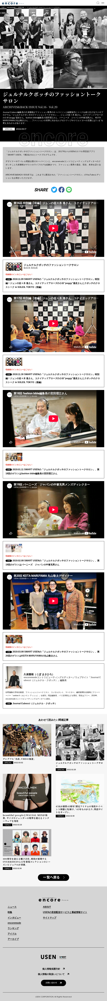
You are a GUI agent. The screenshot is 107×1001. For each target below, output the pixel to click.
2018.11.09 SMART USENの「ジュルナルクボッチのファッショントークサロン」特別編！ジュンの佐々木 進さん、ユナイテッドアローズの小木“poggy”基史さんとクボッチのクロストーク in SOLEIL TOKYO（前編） (53, 283)
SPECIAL (21, 7)
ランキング (13, 928)
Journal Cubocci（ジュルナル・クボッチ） (35, 703)
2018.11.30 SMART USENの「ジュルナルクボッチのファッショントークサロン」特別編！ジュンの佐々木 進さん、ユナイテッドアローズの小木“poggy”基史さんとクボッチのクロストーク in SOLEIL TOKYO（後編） (53, 378)
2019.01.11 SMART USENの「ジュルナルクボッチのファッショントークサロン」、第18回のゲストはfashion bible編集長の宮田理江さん (52, 471)
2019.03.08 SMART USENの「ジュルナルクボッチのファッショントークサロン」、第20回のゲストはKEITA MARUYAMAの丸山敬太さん (52, 653)
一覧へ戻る (51, 877)
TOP (3, 7)
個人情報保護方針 (51, 969)
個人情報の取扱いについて (51, 974)
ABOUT (47, 907)
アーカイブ (13, 939)
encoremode (11, 7)
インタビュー (14, 917)
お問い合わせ (51, 983)
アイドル (12, 933)
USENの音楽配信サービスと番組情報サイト (65, 912)
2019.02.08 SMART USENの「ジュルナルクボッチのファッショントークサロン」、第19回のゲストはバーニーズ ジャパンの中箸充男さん (52, 562)
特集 (10, 912)
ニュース (12, 907)
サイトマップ (49, 917)
